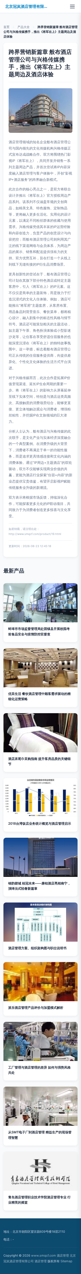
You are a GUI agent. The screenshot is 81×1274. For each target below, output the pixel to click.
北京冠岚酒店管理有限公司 (26, 6)
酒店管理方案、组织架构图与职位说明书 (37, 948)
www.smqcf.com (43, 1255)
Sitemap (66, 1261)
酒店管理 (63, 1255)
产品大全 (23, 27)
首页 (6, 27)
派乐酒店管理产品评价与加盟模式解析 (35, 1008)
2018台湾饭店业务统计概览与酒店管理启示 (39, 823)
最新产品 (13, 571)
